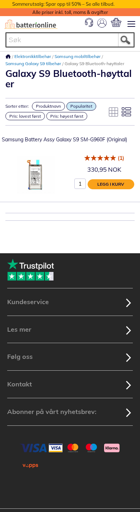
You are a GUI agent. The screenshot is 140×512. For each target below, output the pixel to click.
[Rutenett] (113, 112)
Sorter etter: (17, 106)
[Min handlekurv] (116, 22)
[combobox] (70, 40)
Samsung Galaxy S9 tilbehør (33, 63)
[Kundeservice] (89, 25)
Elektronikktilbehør (33, 56)
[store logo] (30, 24)
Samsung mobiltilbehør (78, 56)
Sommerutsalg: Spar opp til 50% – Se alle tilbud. (63, 4)
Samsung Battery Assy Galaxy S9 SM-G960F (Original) (64, 139)
